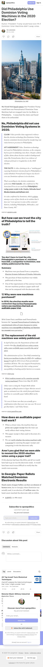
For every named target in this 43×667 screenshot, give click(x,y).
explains (35, 196)
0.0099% (8, 497)
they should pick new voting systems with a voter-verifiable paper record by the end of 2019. (21, 348)
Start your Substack (16, 658)
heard (16, 106)
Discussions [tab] (17, 571)
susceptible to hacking (21, 327)
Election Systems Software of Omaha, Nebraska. (23, 274)
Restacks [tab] (15, 547)
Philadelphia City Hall (21, 101)
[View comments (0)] (8, 37)
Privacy (21, 653)
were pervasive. (17, 330)
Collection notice (35, 653)
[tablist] (10, 547)
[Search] (39, 572)
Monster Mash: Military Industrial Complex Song (16, 595)
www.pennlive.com (14, 411)
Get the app (31, 658)
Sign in (39, 3)
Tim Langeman (10, 30)
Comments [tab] (6, 547)
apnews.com (11, 212)
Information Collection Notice (25, 634)
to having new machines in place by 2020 (22, 357)
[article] (21, 583)
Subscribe (31, 3)
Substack (12, 663)
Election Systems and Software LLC (16, 192)
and (32, 327)
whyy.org (10, 373)
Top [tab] (4, 571)
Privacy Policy (21, 636)
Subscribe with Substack (23, 628)
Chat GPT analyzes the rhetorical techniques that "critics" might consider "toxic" (17, 583)
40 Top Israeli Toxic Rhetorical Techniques (14, 578)
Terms (26, 653)
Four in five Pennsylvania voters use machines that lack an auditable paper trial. (19, 305)
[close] (37, 599)
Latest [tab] (9, 571)
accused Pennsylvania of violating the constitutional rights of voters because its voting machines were (20, 325)
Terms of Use (31, 633)
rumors (21, 106)
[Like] (4, 37)
